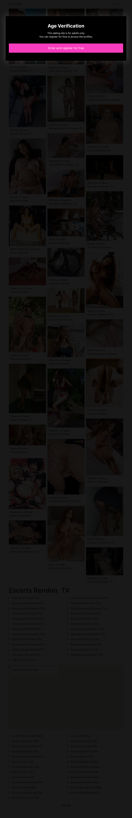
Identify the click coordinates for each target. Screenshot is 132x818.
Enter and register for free (66, 48)
